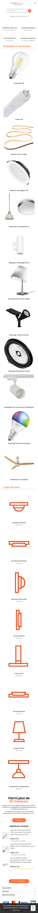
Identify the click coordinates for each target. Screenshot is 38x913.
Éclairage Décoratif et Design (19, 299)
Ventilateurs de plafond (19, 480)
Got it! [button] (33, 908)
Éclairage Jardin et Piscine (19, 335)
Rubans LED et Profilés (19, 154)
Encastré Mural (19, 636)
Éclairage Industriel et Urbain (19, 371)
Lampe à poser (19, 748)
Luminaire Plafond (19, 523)
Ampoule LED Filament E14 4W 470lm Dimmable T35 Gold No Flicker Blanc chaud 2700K (20, 832)
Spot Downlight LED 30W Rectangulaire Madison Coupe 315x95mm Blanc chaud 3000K (20, 860)
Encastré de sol (19, 711)
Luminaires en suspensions (19, 787)
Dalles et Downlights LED (19, 190)
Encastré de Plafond (19, 561)
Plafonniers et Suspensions (19, 227)
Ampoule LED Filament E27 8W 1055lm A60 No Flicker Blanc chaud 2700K (22, 846)
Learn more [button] (16, 910)
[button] (19, 820)
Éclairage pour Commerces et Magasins (19, 407)
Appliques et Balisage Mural (19, 263)
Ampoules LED (19, 83)
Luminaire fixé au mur (19, 599)
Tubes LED (19, 119)
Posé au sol (19, 674)
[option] (19, 851)
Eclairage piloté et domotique (19, 443)
